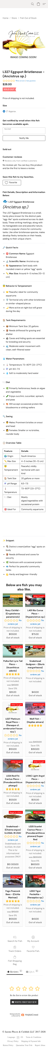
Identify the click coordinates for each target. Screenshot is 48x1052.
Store (14, 18)
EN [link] (18, 1037)
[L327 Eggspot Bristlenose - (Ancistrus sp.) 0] (24, 44)
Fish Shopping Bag (15, 962)
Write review (20, 80)
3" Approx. (11, 111)
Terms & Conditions (33, 1037)
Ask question (31, 80)
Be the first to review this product (24, 995)
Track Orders (15, 951)
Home (5, 18)
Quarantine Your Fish (24, 1045)
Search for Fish (15, 941)
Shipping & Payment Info (31, 1041)
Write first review (25, 1002)
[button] (32, 4)
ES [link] (22, 1037)
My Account (33, 941)
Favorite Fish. (33, 951)
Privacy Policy (13, 1041)
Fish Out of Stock (28, 18)
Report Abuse (40, 1045)
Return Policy (8, 1045)
